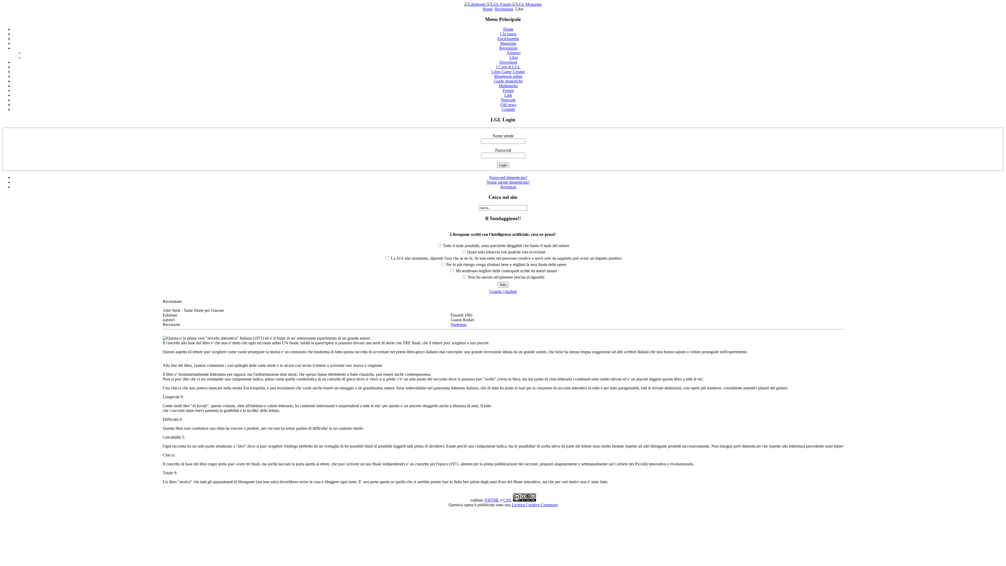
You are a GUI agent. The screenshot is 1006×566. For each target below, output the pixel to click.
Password (503, 150)
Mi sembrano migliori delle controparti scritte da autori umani (506, 271)
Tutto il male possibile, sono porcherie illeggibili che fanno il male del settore (505, 245)
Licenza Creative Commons (535, 505)
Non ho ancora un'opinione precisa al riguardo (505, 277)
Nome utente (503, 136)
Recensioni (504, 9)
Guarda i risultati (503, 291)
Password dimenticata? (508, 177)
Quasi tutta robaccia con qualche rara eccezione (505, 252)
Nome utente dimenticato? (508, 182)
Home (488, 9)
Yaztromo (459, 324)
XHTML (491, 500)
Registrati (508, 187)
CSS (507, 500)
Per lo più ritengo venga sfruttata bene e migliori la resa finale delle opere (505, 264)
